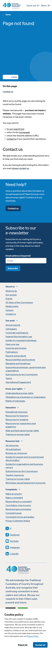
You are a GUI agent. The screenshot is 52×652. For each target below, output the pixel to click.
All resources (12, 445)
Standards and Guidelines (18, 363)
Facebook (15, 534)
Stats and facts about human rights (22, 430)
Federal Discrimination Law (19, 336)
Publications (12, 352)
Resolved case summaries (18, 509)
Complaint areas (14, 513)
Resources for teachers (17, 415)
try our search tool (15, 129)
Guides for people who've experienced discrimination (25, 458)
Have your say (12, 344)
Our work (10, 320)
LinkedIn (14, 553)
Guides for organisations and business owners (24, 465)
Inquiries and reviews (16, 348)
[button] (10, 77)
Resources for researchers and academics (21, 425)
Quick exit (31, 5)
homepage (24, 132)
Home (8, 14)
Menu (44, 5)
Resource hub (12, 441)
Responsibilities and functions (20, 359)
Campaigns (11, 328)
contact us (12, 139)
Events (9, 298)
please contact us (20, 168)
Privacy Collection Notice (18, 520)
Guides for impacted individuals (21, 340)
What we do (11, 291)
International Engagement (18, 382)
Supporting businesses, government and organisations (25, 369)
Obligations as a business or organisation (26, 397)
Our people (11, 294)
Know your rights (14, 388)
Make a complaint (14, 497)
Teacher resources (15, 475)
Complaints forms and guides (20, 517)
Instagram (15, 547)
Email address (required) (18, 255)
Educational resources (16, 411)
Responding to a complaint (19, 501)
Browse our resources (16, 453)
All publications (13, 449)
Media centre (12, 306)
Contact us (8, 91)
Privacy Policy (32, 636)
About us (10, 286)
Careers (9, 310)
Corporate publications (17, 332)
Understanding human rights (19, 393)
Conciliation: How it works (18, 505)
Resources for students (17, 419)
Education (11, 407)
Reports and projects (16, 355)
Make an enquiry (14, 493)
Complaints (11, 489)
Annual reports (13, 325)
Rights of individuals (15, 400)
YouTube (14, 541)
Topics (9, 378)
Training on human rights (18, 434)
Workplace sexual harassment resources (25, 482)
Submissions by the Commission (22, 374)
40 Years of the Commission (19, 302)
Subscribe (13, 268)
